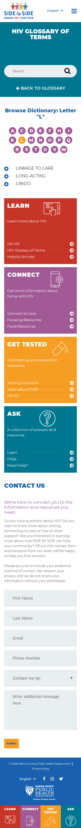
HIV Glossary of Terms (26, 250)
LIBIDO (23, 183)
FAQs (11, 459)
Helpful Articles (20, 257)
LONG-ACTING (31, 175)
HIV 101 (13, 244)
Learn (12, 452)
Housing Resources (24, 320)
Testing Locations (23, 383)
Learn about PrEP (22, 389)
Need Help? (17, 465)
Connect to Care (21, 313)
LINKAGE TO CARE (35, 168)
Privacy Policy (40, 768)
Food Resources (21, 326)
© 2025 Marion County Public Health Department (39, 763)
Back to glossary (42, 88)
